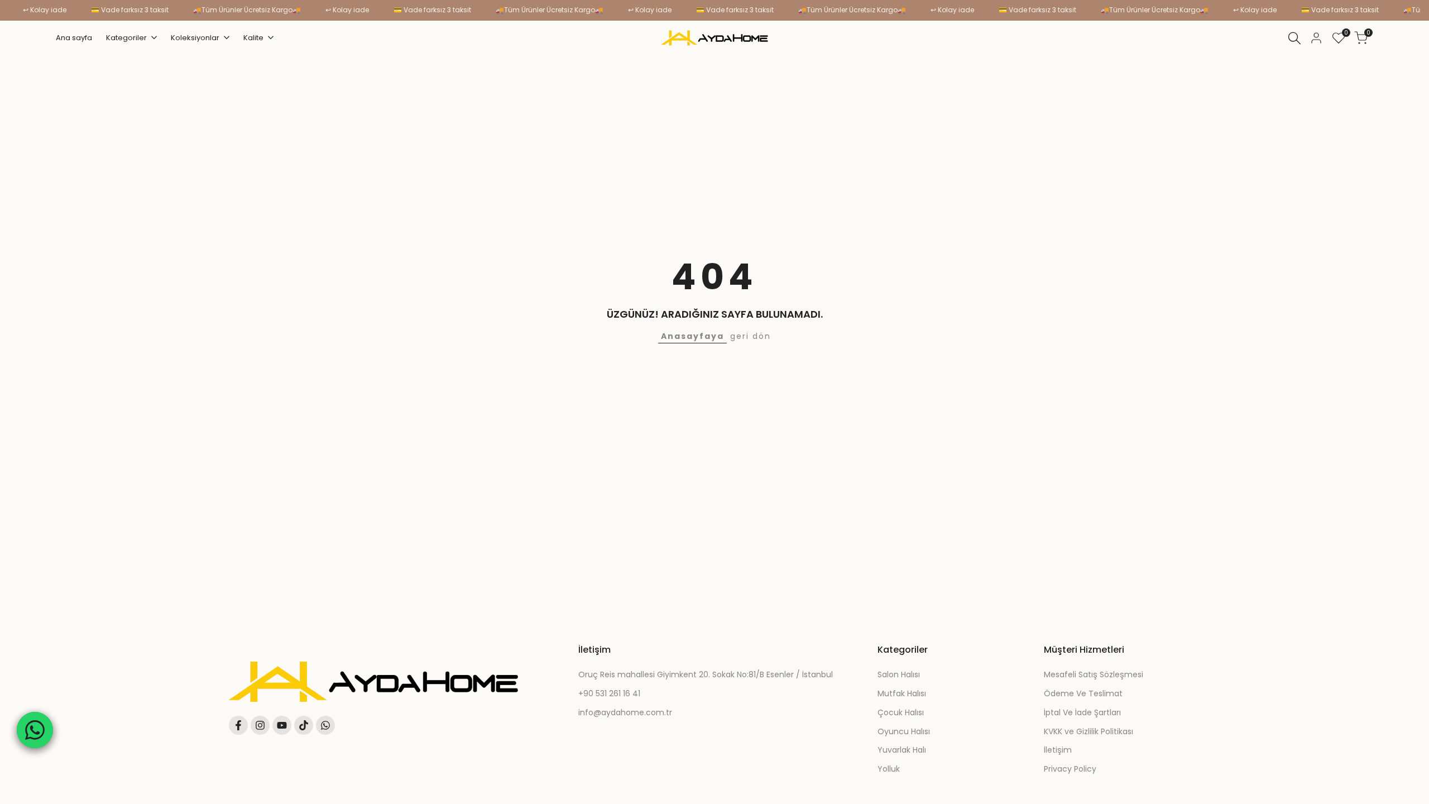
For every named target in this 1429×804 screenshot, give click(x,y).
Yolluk (888, 768)
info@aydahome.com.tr (625, 712)
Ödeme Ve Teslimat (1083, 693)
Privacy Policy (1070, 768)
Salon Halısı (898, 674)
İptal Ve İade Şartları (1082, 712)
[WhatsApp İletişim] (35, 730)
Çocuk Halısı (900, 712)
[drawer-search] (1294, 38)
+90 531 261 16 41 (609, 693)
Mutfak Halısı (901, 693)
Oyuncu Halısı (903, 731)
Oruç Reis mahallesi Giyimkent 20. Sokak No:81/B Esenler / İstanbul (705, 674)
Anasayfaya (692, 336)
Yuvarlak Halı (901, 749)
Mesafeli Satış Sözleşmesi (1093, 674)
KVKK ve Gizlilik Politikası (1088, 731)
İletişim (1058, 749)
